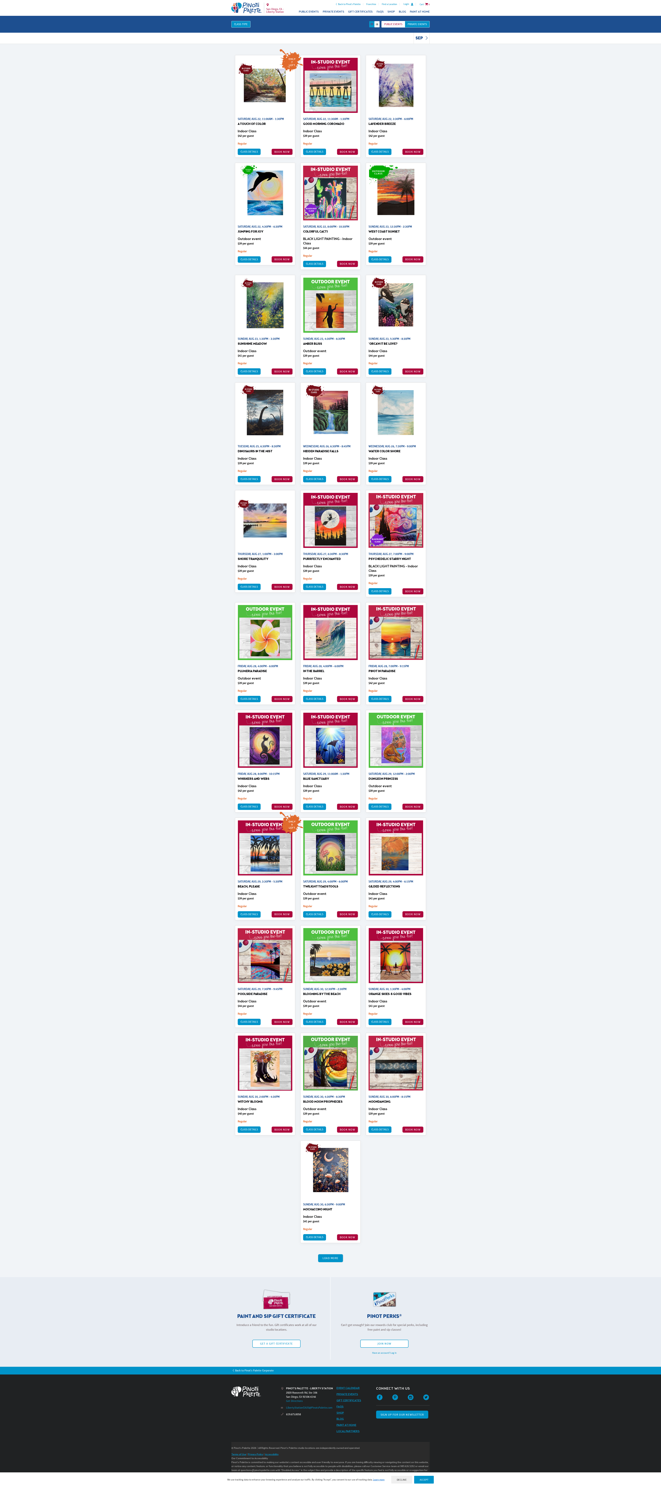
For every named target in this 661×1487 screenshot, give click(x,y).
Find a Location (389, 4)
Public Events (309, 12)
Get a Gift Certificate (276, 1343)
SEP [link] (420, 38)
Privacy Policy (255, 1454)
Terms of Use (238, 1454)
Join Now (384, 1343)
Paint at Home (420, 12)
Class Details (249, 151)
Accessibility (272, 1454)
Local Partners (348, 1431)
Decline (402, 1479)
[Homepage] (256, 1392)
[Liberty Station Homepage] (246, 8)
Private (417, 24)
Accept (424, 1479)
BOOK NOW (282, 151)
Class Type (241, 24)
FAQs (380, 12)
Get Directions (294, 1401)
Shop (391, 12)
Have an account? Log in (384, 1352)
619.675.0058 (293, 1414)
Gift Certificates (360, 12)
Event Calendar (348, 1388)
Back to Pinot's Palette (349, 4)
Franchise (371, 4)
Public (393, 24)
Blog (402, 12)
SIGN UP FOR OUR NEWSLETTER (402, 1414)
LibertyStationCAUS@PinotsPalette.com (309, 1407)
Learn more (379, 1479)
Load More (331, 1258)
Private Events (333, 12)
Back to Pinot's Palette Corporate (254, 1370)
